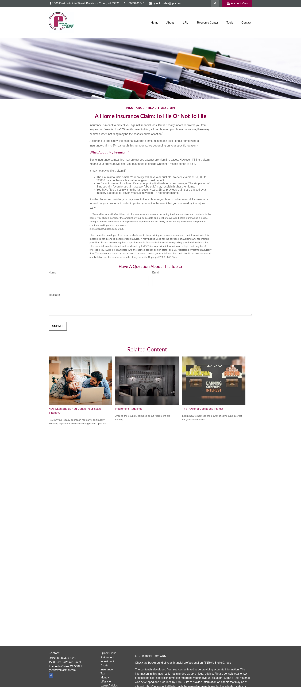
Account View (239, 3)
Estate (104, 665)
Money (105, 677)
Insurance (107, 669)
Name (52, 272)
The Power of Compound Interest (202, 408)
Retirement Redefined (128, 408)
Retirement (107, 657)
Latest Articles (109, 685)
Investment (107, 661)
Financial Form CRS (153, 655)
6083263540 (136, 3)
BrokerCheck (223, 662)
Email (155, 272)
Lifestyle (106, 681)
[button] (154, 23)
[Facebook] (215, 3)
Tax (103, 673)
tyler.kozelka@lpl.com (166, 3)
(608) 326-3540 (66, 657)
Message (54, 294)
